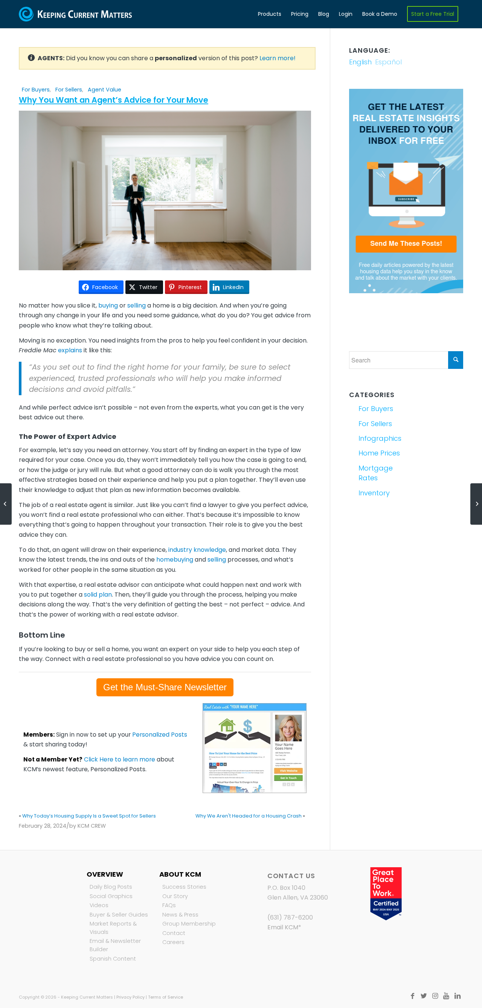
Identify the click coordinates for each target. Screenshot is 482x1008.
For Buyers (36, 89)
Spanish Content (113, 958)
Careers (173, 942)
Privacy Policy (130, 997)
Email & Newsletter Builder (115, 945)
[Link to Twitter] (423, 996)
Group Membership (189, 923)
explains (70, 350)
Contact (173, 933)
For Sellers (68, 89)
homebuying (174, 559)
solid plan (98, 594)
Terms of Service (165, 997)
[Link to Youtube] (446, 996)
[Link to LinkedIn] (457, 996)
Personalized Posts (159, 734)
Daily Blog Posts (111, 887)
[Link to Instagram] (435, 996)
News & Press (180, 914)
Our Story (175, 896)
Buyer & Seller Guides (119, 914)
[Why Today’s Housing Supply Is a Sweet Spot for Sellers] (6, 504)
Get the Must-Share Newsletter (165, 687)
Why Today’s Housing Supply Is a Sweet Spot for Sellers (89, 815)
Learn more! (277, 58)
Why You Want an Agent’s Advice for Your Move (113, 99)
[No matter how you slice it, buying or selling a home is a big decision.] (165, 268)
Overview (105, 874)
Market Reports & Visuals (113, 928)
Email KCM (282, 927)
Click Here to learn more (119, 759)
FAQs (169, 905)
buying (108, 305)
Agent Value (104, 89)
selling (136, 305)
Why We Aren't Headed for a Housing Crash (248, 815)
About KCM (180, 874)
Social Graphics (111, 896)
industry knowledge (197, 549)
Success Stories (184, 887)
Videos (99, 905)
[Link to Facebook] (412, 996)
